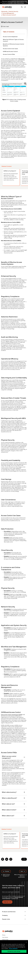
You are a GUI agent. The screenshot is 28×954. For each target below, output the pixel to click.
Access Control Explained (10, 36)
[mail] (10, 859)
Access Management (8, 13)
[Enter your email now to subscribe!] (14, 893)
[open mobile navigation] (25, 7)
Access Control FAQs (9, 54)
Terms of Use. (15, 898)
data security (21, 58)
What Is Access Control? (9, 15)
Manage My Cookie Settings (14, 951)
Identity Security (13, 11)
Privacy (3, 935)
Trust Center (5, 937)
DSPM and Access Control (10, 51)
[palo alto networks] (7, 7)
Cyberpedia (4, 11)
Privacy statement (13, 948)
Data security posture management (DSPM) (11, 714)
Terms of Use (5, 939)
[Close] (26, 942)
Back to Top (24, 859)
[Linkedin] (6, 859)
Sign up (6, 901)
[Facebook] (2, 859)
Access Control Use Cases (10, 48)
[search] (21, 7)
